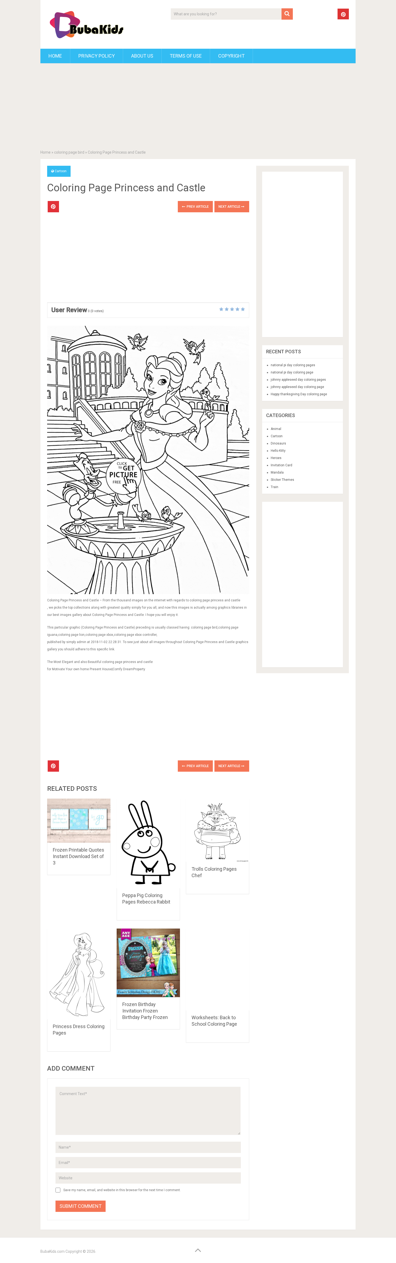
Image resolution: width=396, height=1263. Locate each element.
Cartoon (61, 171)
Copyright (231, 56)
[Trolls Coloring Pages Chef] (217, 830)
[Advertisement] (198, 107)
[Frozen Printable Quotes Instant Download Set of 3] (78, 821)
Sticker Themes (282, 480)
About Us (142, 56)
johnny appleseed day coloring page (297, 387)
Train (274, 487)
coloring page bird (69, 152)
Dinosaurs (278, 443)
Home (55, 56)
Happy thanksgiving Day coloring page (299, 394)
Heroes (276, 458)
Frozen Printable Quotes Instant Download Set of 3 (78, 856)
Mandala (277, 472)
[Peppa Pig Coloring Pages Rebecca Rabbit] (148, 843)
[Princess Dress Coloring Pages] (78, 974)
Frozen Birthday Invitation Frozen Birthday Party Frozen (145, 1010)
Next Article (229, 207)
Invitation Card (281, 465)
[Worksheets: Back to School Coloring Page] (217, 970)
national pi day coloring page (292, 372)
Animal (276, 429)
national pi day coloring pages (293, 365)
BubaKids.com (52, 1251)
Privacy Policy (96, 56)
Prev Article (197, 207)
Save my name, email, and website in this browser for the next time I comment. (122, 1190)
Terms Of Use (186, 56)
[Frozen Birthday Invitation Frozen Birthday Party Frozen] (148, 963)
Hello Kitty (278, 451)
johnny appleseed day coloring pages (298, 380)
